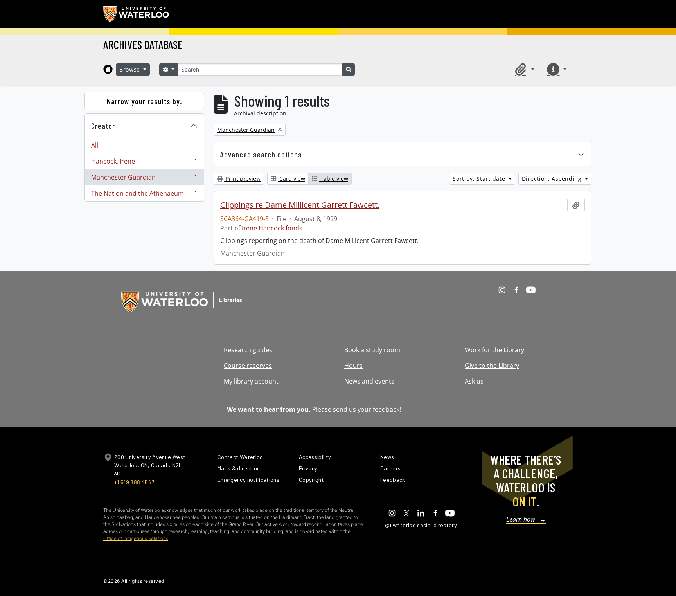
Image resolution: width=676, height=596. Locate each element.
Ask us (474, 381)
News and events (369, 381)
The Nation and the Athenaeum (144, 195)
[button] (523, 69)
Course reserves (248, 365)
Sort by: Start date (480, 178)
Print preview (242, 178)
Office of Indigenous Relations (135, 538)
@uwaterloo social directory (421, 525)
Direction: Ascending (553, 178)
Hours (353, 365)
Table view (333, 178)
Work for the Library (494, 350)
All (94, 145)
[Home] (108, 69)
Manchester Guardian (144, 179)
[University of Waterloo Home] (136, 14)
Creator (103, 125)
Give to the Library (492, 365)
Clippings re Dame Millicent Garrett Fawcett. (299, 205)
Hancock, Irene (144, 163)
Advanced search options (261, 154)
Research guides (248, 350)
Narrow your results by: (144, 101)
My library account (251, 381)
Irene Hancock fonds (272, 228)
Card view (291, 178)
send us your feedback (366, 409)
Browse (130, 69)
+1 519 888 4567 (134, 482)
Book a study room (372, 350)
